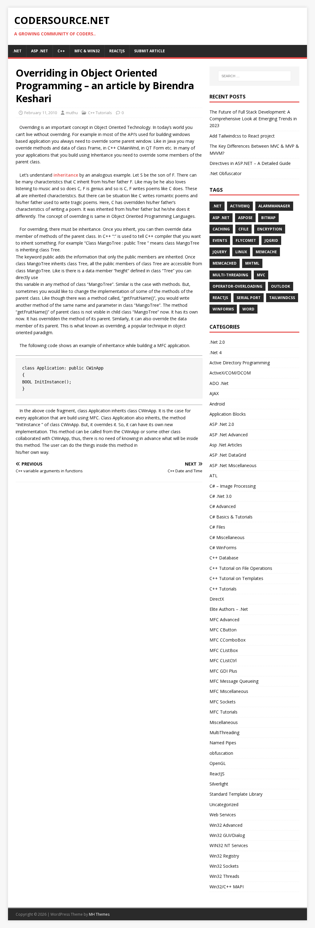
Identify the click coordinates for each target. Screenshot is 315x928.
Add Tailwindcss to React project (242, 136)
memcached (225, 263)
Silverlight (218, 784)
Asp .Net (39, 51)
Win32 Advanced (225, 825)
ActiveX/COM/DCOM (230, 373)
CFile (243, 229)
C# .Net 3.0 (220, 496)
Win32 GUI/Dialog (227, 835)
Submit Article (149, 51)
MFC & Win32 (87, 51)
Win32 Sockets (224, 866)
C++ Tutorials (100, 112)
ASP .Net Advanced (228, 435)
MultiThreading (224, 732)
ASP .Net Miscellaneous (233, 465)
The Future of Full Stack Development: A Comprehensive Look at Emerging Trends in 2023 (253, 119)
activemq (240, 206)
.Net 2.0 (217, 342)
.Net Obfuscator (225, 173)
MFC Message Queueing (233, 681)
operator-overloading (237, 286)
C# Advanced (222, 506)
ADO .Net (219, 383)
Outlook (280, 286)
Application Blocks (227, 414)
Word (248, 309)
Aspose (245, 217)
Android (217, 404)
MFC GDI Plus (223, 671)
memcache (266, 251)
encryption (269, 229)
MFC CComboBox (227, 640)
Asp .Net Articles (225, 445)
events (220, 240)
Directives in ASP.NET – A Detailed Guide (250, 163)
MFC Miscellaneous (228, 691)
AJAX (214, 393)
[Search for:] (254, 76)
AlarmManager (274, 206)
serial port (249, 297)
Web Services (222, 815)
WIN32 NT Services (228, 845)
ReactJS (117, 51)
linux (241, 251)
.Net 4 (215, 352)
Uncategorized (223, 804)
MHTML (252, 263)
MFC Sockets (222, 702)
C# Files (217, 527)
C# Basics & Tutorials (231, 517)
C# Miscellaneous (227, 537)
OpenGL (217, 763)
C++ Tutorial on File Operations (240, 568)
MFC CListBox (223, 650)
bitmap (268, 217)
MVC (261, 275)
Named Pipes (222, 743)
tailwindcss (282, 297)
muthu (72, 112)
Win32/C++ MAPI (226, 887)
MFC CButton (223, 630)
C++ (61, 51)
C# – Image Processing (232, 486)
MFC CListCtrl (223, 660)
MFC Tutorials (223, 712)
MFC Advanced (224, 619)
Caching (221, 229)
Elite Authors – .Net (228, 609)
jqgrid (271, 240)
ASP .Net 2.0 (221, 424)
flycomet (246, 240)
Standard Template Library (235, 794)
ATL (213, 475)
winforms (223, 309)
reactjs (220, 297)
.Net (17, 51)
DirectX (216, 599)
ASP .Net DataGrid (227, 455)
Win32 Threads (224, 876)
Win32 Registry (224, 856)
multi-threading (230, 275)
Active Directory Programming (239, 363)
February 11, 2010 (40, 112)
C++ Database (223, 558)
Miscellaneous (223, 722)
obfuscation (221, 753)
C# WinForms (223, 547)
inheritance (66, 175)
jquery (220, 251)
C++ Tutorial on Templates (236, 578)
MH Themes (99, 914)
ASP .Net (221, 217)
